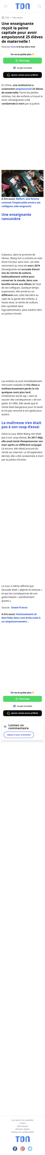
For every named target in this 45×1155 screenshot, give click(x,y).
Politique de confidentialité (22, 1132)
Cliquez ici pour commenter (19, 735)
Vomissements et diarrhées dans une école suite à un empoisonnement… (21, 617)
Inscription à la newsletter (23, 1120)
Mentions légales (22, 1129)
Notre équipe (22, 1126)
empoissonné (24, 88)
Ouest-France (19, 607)
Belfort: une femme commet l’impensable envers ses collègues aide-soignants (21, 202)
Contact (22, 1123)
